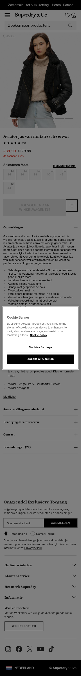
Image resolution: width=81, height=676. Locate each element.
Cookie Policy (38, 335)
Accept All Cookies (40, 359)
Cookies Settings (40, 347)
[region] (40, 338)
